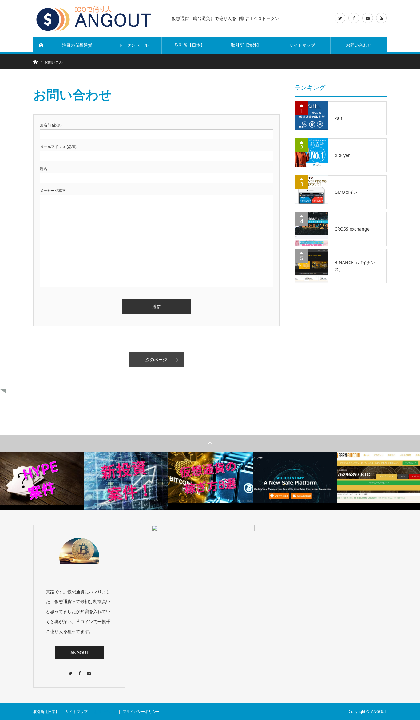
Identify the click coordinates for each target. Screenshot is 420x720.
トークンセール (133, 45)
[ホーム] (41, 45)
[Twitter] (70, 670)
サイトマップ (302, 45)
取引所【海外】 (246, 45)
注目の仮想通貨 (77, 45)
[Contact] (88, 670)
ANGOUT (79, 652)
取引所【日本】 (190, 45)
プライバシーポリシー (141, 712)
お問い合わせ (359, 45)
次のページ (156, 359)
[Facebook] (79, 670)
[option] (42, 478)
